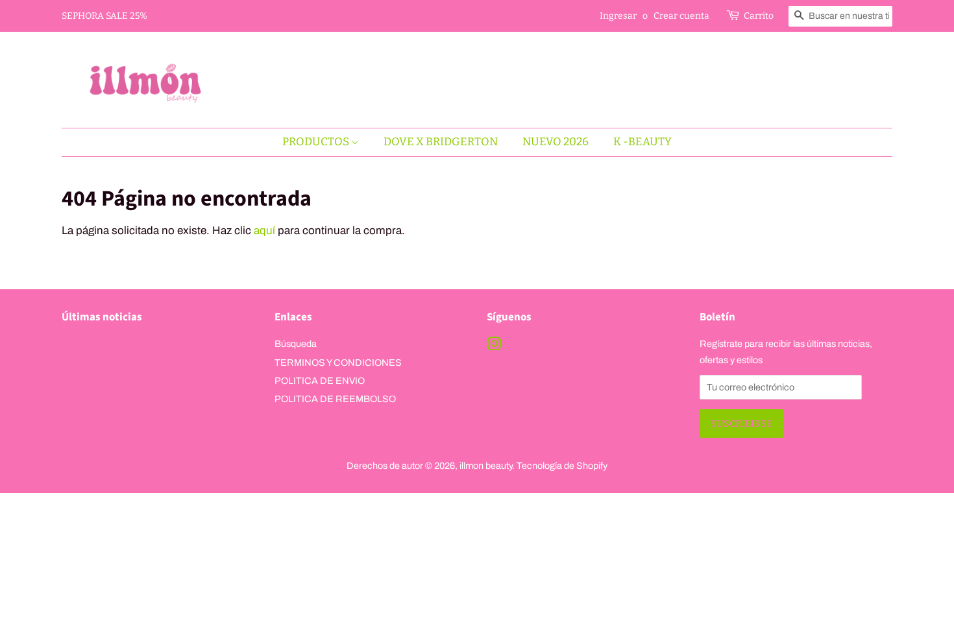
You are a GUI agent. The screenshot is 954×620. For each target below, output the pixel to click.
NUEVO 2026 (555, 142)
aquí (264, 230)
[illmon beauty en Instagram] (494, 346)
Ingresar (618, 15)
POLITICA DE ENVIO (320, 381)
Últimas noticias (102, 317)
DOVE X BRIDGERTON (441, 142)
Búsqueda (296, 344)
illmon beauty (485, 465)
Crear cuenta (681, 15)
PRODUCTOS (316, 142)
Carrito (759, 15)
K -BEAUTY (642, 142)
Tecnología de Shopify (562, 465)
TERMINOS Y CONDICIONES (338, 362)
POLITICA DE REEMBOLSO (335, 399)
